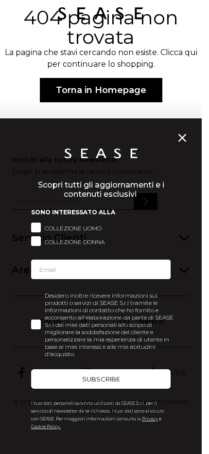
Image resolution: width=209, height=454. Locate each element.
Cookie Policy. (46, 426)
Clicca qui (178, 52)
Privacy (150, 418)
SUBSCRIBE (101, 379)
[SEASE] (100, 13)
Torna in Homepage (101, 90)
